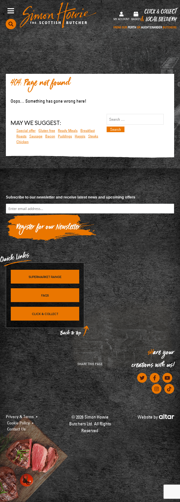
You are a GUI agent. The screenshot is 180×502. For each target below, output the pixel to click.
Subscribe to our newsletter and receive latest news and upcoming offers (70, 197)
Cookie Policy (18, 423)
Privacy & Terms (20, 416)
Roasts (21, 136)
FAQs (45, 295)
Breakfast (87, 130)
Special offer (26, 130)
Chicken (22, 141)
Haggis (80, 136)
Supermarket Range (45, 276)
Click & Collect (144, 19)
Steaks (93, 136)
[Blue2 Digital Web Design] (166, 416)
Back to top (70, 334)
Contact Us (16, 429)
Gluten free (46, 130)
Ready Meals (68, 130)
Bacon (50, 136)
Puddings (65, 136)
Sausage (35, 136)
